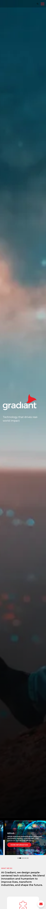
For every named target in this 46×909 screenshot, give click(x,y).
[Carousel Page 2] (20, 858)
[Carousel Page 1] (18, 858)
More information (21, 844)
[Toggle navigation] (42, 4)
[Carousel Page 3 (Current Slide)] (22, 858)
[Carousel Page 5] (26, 858)
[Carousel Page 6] (27, 858)
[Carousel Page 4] (24, 858)
